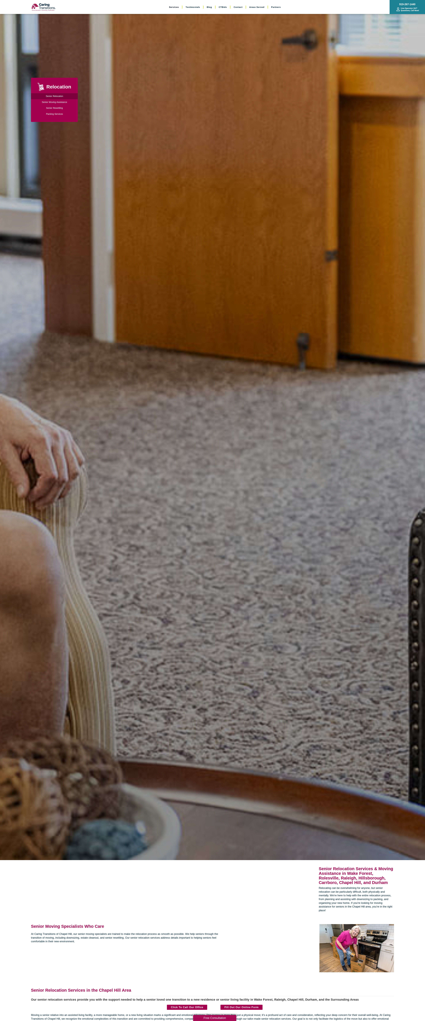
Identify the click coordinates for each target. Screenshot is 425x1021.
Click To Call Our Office (187, 1007)
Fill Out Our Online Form (241, 1007)
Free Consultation (215, 1018)
